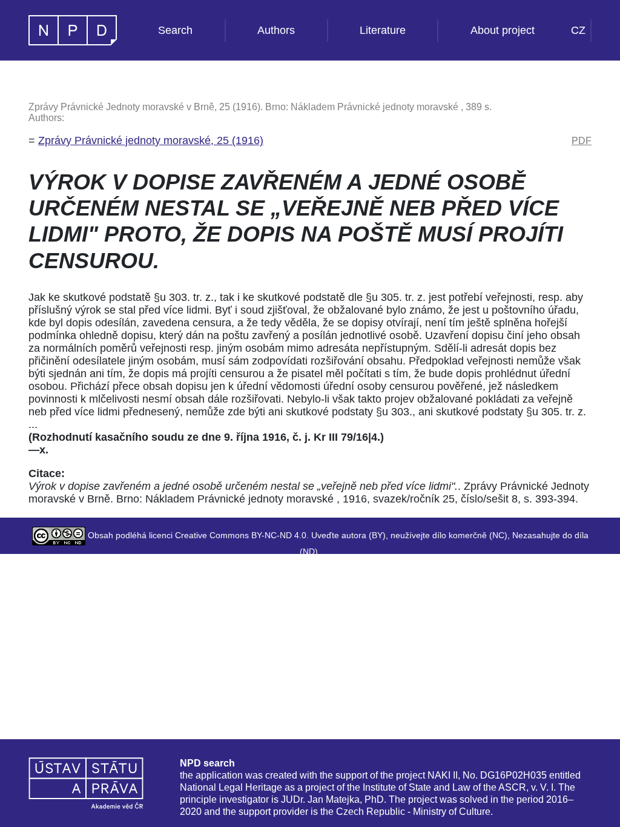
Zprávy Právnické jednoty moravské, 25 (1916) (150, 140)
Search (175, 30)
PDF (582, 141)
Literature (383, 30)
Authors (276, 30)
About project (502, 30)
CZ (578, 30)
